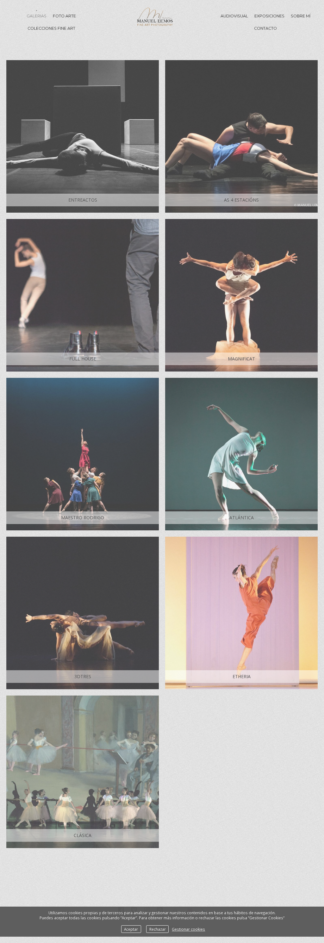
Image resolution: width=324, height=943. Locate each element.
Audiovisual (234, 16)
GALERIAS (37, 16)
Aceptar (131, 929)
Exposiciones (269, 16)
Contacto (265, 28)
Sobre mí (300, 16)
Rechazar (157, 929)
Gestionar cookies (188, 929)
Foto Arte (64, 16)
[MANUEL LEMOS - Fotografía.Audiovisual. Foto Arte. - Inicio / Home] (154, 22)
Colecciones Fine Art (51, 28)
